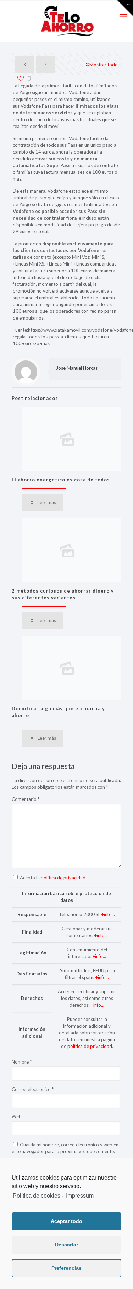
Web (17, 1116)
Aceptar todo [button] (66, 1221)
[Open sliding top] (125, 8)
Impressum (80, 1196)
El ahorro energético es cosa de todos (61, 479)
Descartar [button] (66, 1244)
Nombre (22, 1062)
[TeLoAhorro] (66, 21)
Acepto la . (53, 878)
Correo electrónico (33, 1089)
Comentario (25, 799)
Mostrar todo (103, 65)
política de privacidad (63, 878)
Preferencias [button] (66, 1268)
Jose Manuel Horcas (77, 368)
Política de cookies (36, 1196)
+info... (108, 914)
